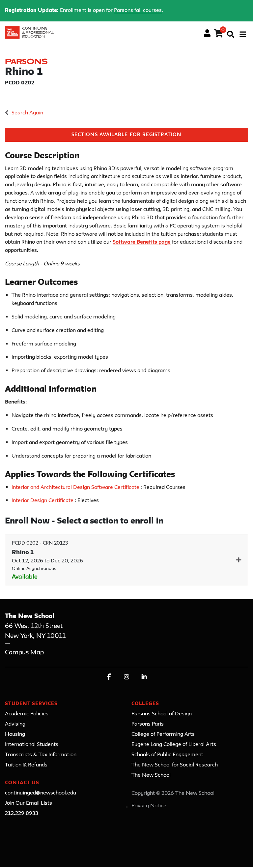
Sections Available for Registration (126, 135)
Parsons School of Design (161, 714)
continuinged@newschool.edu (40, 793)
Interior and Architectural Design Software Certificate (76, 487)
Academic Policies (26, 714)
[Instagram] (127, 677)
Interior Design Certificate (43, 500)
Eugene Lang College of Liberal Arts (173, 744)
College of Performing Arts (163, 734)
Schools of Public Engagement (167, 755)
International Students (31, 744)
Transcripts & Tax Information (40, 755)
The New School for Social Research (174, 765)
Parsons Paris (147, 724)
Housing (15, 734)
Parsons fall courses (138, 10)
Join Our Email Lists (28, 803)
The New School (151, 775)
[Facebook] (109, 677)
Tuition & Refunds (26, 765)
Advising (15, 724)
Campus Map (24, 652)
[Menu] (243, 34)
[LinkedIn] (144, 677)
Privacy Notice (148, 806)
